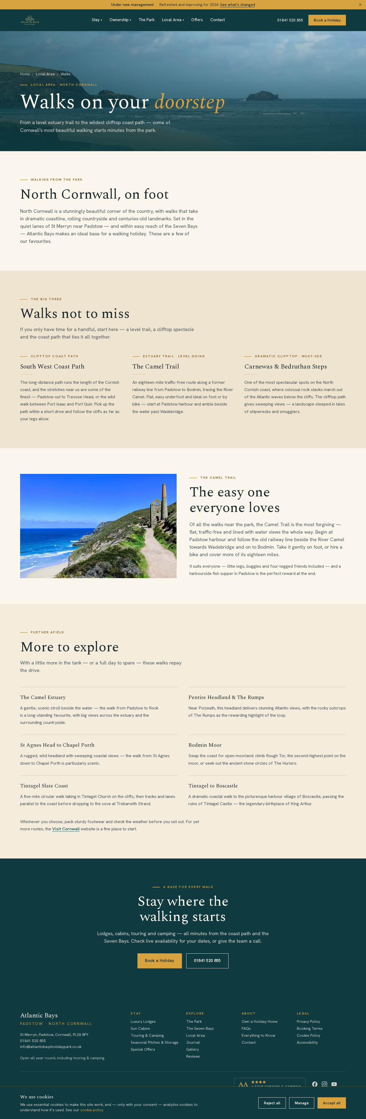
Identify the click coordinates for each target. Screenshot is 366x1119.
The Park (147, 20)
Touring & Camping (147, 1035)
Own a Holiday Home (260, 1021)
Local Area (173, 20)
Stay (97, 20)
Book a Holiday (327, 20)
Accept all (332, 1103)
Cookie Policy (308, 1035)
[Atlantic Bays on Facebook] (315, 1084)
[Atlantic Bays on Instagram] (324, 1084)
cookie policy (91, 1109)
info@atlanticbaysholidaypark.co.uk (50, 1046)
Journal (193, 1042)
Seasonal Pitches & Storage (154, 1042)
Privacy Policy (308, 1021)
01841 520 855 (290, 20)
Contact (217, 20)
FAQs (246, 1028)
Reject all (272, 1103)
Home (25, 74)
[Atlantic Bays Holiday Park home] (29, 20)
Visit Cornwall (66, 829)
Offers (197, 20)
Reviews (193, 1056)
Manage (302, 1103)
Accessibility (307, 1042)
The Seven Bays (200, 1028)
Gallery (192, 1049)
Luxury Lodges (143, 1021)
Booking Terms (310, 1028)
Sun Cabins (140, 1028)
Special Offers (143, 1049)
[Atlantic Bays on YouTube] (334, 1084)
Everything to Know (258, 1035)
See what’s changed (237, 4)
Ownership (120, 20)
